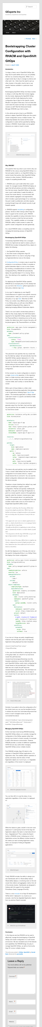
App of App (30, 392)
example (17, 893)
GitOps (21, 952)
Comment (12, 976)
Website (11, 1022)
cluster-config (14, 375)
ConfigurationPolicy (12, 262)
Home (7, 32)
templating (21, 209)
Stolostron (20, 286)
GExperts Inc (12, 11)
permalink (20, 954)
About (13, 32)
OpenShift (26, 952)
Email (12, 1011)
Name (12, 1001)
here (22, 288)
